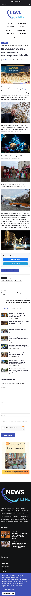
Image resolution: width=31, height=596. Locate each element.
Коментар (3, 387)
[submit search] (29, 4)
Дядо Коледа (12, 278)
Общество (4, 42)
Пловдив (4, 283)
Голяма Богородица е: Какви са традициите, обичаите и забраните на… (18, 338)
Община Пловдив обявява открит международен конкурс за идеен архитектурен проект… (18, 315)
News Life (8, 60)
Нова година (18, 280)
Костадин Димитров (7, 280)
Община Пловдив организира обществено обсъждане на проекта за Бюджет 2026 (18, 370)
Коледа (20, 278)
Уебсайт (3, 415)
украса (17, 283)
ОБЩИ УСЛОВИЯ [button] (8, 589)
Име (2, 402)
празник (11, 283)
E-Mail (3, 409)
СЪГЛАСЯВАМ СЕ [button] (8, 593)
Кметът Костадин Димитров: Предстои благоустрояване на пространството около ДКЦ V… (17, 362)
